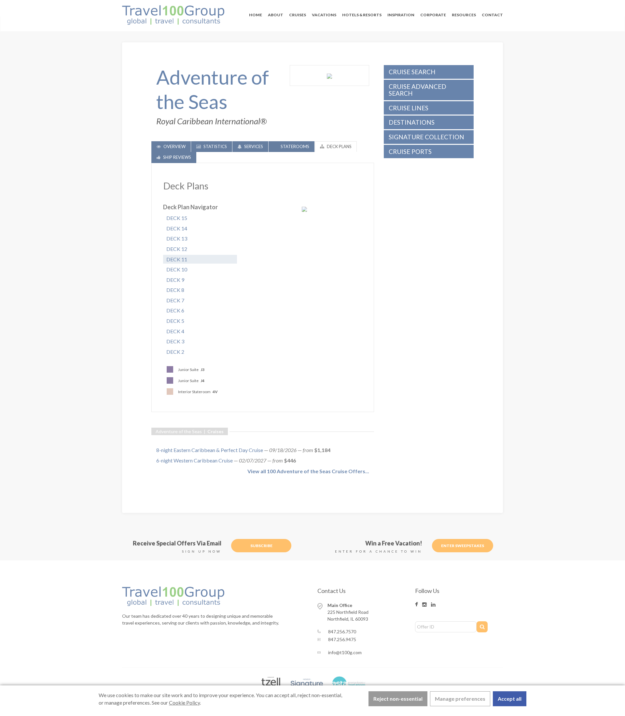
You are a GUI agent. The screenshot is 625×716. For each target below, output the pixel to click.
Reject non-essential (398, 698)
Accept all (509, 698)
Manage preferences (460, 698)
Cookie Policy (184, 702)
